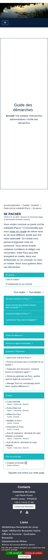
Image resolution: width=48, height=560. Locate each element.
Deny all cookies (34, 553)
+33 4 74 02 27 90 (24, 502)
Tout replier (21, 292)
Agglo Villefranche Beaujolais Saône (21, 530)
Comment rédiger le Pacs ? (18, 314)
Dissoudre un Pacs (15, 427)
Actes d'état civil (14, 408)
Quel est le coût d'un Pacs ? (19, 358)
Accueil (10, 115)
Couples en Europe (17, 463)
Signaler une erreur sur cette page (26, 472)
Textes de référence (14, 335)
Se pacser (37, 208)
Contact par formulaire (24, 507)
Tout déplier (36, 292)
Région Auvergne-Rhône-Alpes (18, 545)
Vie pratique (22, 115)
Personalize (24, 557)
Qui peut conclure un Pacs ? (18, 299)
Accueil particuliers (12, 205)
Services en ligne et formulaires (18, 343)
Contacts (24, 487)
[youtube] (27, 512)
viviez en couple (18, 231)
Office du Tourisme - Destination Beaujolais (19, 536)
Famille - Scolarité (31, 205)
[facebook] (20, 512)
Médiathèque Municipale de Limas (20, 527)
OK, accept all (15, 553)
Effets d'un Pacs (14, 414)
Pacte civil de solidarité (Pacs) (17, 208)
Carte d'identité (13, 402)
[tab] (24, 275)
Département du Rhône (14, 541)
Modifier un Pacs (14, 421)
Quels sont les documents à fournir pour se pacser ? (21, 306)
